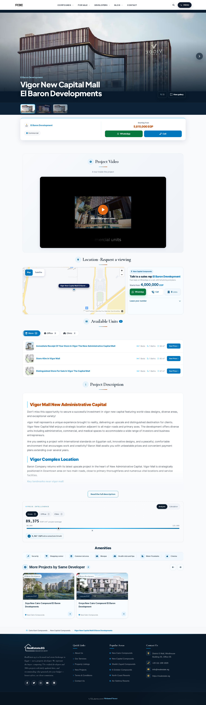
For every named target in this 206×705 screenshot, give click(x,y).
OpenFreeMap (90, 311)
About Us (79, 653)
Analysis (162, 506)
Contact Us (80, 681)
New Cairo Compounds (122, 653)
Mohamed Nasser (111, 698)
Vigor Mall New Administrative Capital (68, 404)
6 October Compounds (122, 670)
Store (32, 333)
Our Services (80, 659)
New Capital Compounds (60, 630)
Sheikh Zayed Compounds (123, 664)
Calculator (173, 506)
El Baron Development (41, 125)
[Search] (173, 5)
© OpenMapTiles (99, 311)
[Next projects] (180, 567)
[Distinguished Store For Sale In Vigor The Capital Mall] (103, 371)
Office (51, 333)
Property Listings (82, 664)
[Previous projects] (173, 567)
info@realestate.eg (160, 669)
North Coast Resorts (121, 675)
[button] (103, 212)
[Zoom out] (122, 275)
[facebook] (27, 683)
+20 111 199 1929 (160, 663)
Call (164, 133)
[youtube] (47, 683)
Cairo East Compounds (38, 630)
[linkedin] (54, 683)
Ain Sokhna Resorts (120, 681)
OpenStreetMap (115, 311)
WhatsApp (125, 133)
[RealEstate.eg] (19, 5)
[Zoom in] (122, 270)
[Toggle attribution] (122, 311)
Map (29, 272)
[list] (103, 556)
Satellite (38, 272)
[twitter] (34, 683)
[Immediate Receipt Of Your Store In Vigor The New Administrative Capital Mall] (103, 346)
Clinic (71, 333)
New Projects (80, 670)
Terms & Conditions (83, 675)
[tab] (27, 108)
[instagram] (40, 683)
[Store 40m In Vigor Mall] (103, 358)
